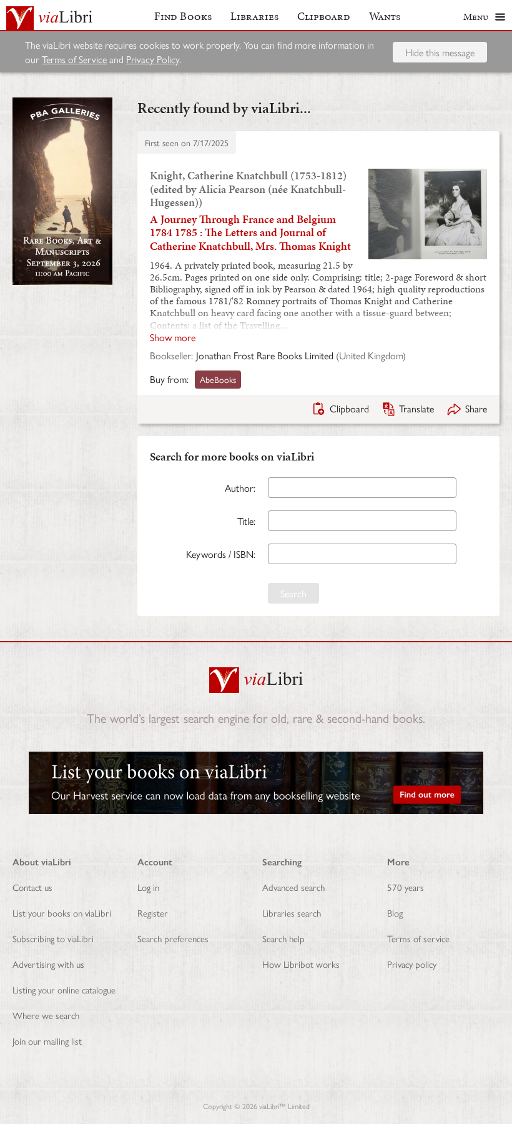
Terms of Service (74, 59)
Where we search (45, 1015)
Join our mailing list (47, 1040)
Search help (283, 938)
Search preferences (173, 938)
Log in (148, 886)
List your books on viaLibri (61, 912)
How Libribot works (301, 963)
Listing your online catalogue (64, 989)
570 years (405, 886)
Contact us (32, 886)
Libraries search (291, 912)
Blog (395, 912)
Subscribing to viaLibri (53, 938)
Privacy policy (411, 963)
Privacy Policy (152, 59)
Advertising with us (48, 963)
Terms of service (418, 938)
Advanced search (293, 886)
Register (152, 912)
